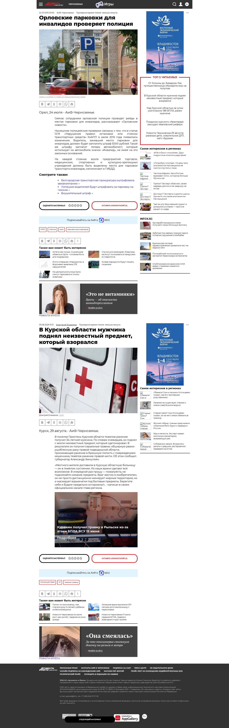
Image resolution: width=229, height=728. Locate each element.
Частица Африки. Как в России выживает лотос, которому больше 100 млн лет (170, 175)
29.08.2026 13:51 (46, 325)
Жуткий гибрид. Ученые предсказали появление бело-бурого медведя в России (171, 425)
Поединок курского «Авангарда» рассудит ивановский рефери (165, 123)
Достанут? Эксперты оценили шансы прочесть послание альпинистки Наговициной (171, 196)
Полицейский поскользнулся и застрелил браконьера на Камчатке (170, 255)
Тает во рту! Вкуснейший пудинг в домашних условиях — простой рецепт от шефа (170, 206)
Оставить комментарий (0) (114, 206)
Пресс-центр (140, 668)
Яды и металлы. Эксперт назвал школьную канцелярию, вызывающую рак (168, 436)
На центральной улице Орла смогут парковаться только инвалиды (66, 274)
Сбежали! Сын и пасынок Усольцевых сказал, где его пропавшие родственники (171, 395)
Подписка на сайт (122, 668)
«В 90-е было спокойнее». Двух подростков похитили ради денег (169, 154)
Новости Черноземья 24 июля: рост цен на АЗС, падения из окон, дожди (69, 617)
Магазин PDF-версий (114, 671)
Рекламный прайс (69, 668)
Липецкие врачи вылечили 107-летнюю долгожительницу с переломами (117, 607)
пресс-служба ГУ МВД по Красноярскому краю (62, 97)
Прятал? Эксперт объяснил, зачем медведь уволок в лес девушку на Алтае (170, 186)
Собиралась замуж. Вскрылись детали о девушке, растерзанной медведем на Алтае (169, 446)
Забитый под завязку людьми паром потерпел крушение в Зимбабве (170, 234)
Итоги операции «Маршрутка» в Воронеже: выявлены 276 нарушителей (68, 264)
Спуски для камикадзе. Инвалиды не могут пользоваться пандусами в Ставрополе (118, 254)
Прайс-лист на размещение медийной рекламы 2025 (157, 671)
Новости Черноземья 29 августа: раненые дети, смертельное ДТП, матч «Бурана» (165, 136)
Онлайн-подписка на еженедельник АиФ (80, 671)
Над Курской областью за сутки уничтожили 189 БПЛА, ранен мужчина (165, 111)
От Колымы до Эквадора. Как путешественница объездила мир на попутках (165, 86)
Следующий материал (90, 719)
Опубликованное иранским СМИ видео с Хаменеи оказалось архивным (169, 266)
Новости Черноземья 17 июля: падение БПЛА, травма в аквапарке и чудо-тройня (116, 617)
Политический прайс (70, 674)
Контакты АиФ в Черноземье (95, 668)
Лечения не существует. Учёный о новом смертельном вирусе (169, 403)
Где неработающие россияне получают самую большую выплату (170, 224)
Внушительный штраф (76, 193)
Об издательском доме (161, 668)
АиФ (61, 415)
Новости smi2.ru (49, 315)
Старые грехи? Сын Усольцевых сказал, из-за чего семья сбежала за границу (170, 415)
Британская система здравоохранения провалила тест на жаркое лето (170, 245)
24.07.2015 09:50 (46, 13)
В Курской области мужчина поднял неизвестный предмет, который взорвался (165, 98)
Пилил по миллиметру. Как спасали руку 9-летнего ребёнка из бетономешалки (68, 607)
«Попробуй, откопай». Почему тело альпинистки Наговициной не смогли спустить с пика (170, 165)
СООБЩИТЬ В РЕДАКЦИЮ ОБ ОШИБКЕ (101, 674)
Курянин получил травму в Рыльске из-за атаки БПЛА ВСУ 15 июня (92, 529)
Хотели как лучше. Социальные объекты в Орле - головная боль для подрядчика (68, 254)
